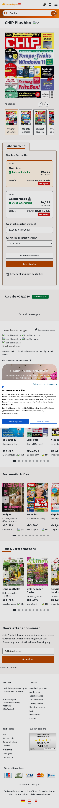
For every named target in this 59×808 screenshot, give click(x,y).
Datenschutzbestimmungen (45, 384)
